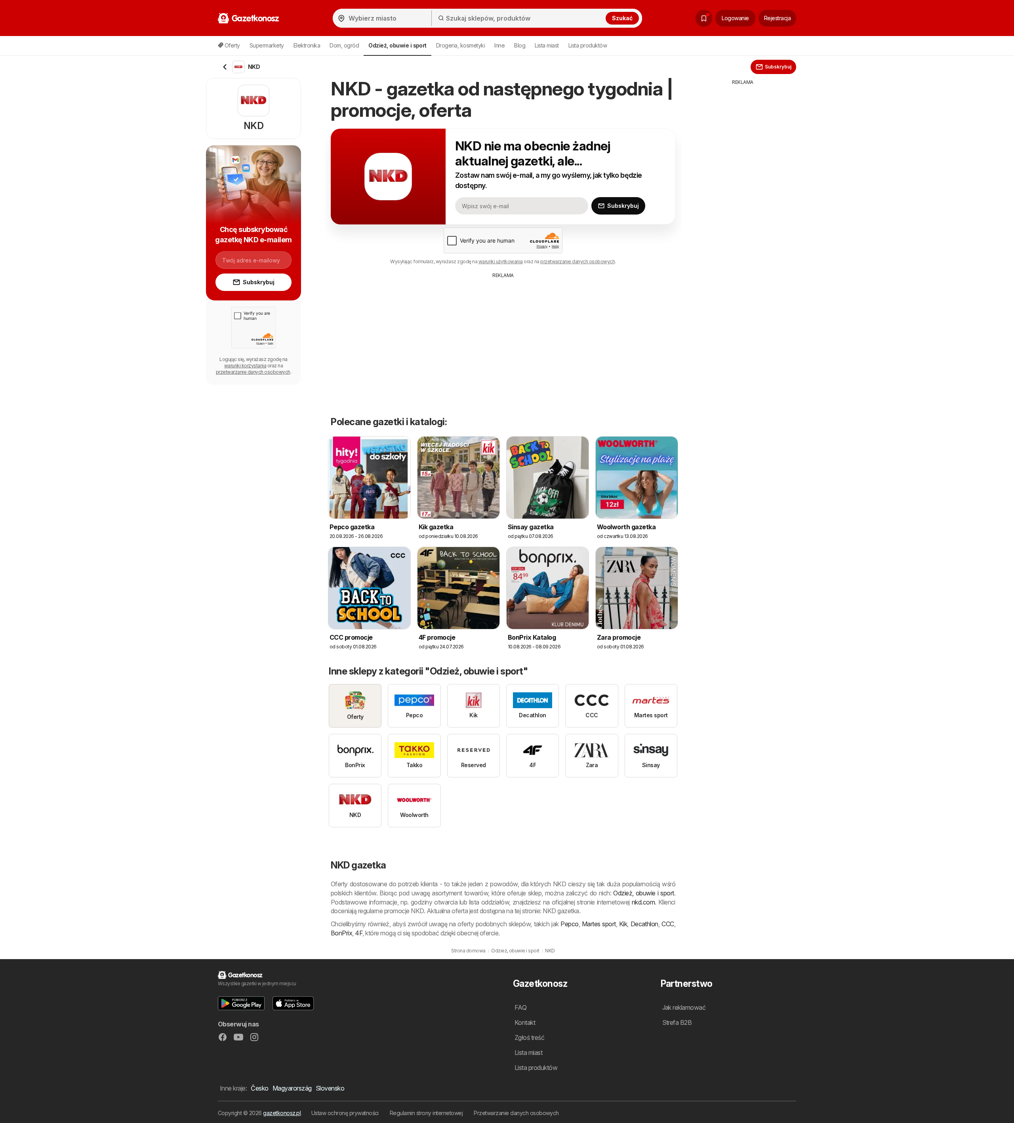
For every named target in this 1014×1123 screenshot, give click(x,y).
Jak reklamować (684, 1007)
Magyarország (292, 1088)
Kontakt (525, 1022)
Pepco (569, 924)
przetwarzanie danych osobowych (577, 261)
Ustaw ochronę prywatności (345, 1113)
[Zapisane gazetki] (704, 18)
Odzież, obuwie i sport (643, 893)
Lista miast (546, 45)
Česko (259, 1088)
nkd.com (643, 902)
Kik (623, 924)
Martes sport (599, 924)
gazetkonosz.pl (282, 1113)
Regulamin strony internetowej (426, 1113)
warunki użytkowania (500, 261)
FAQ (520, 1007)
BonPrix (341, 933)
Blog (519, 45)
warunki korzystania (245, 366)
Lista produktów (587, 45)
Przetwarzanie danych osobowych (516, 1113)
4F (358, 933)
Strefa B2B (677, 1022)
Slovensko (330, 1088)
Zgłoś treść (529, 1037)
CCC (667, 924)
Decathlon (644, 924)
